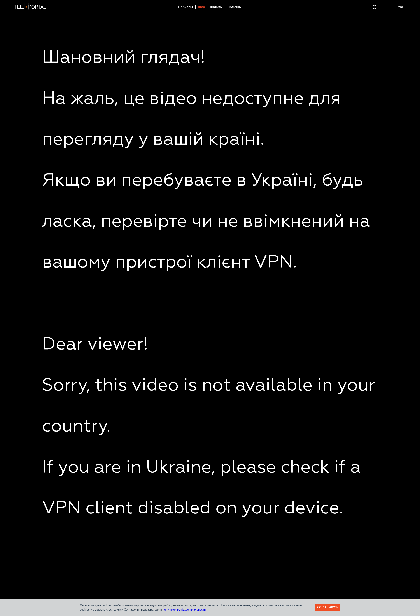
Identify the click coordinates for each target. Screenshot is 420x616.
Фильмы (216, 7)
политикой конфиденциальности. (184, 609)
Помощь (234, 7)
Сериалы (185, 7)
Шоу (201, 7)
